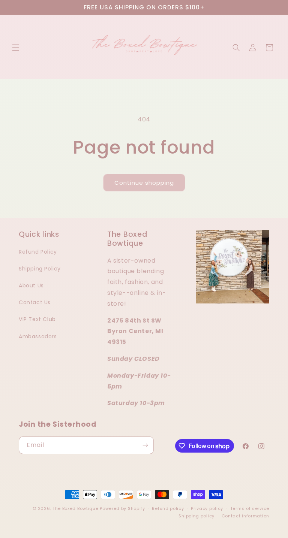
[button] (16, 47)
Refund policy (168, 508)
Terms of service (249, 508)
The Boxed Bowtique (75, 508)
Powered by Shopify (122, 508)
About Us (31, 285)
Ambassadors (38, 336)
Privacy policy (207, 508)
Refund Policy (38, 252)
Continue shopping (144, 183)
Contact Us (35, 302)
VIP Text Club (37, 319)
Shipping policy (196, 516)
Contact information (245, 516)
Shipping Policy (40, 268)
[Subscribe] (145, 445)
